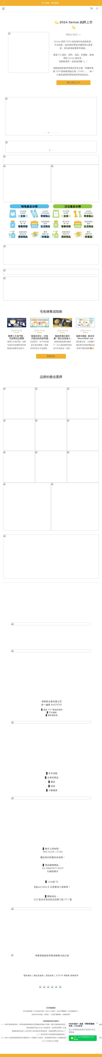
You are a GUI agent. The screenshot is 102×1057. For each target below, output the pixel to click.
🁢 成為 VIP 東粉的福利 (51, 709)
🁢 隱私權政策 (52, 715)
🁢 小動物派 (52, 790)
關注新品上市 (73, 82)
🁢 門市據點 (52, 712)
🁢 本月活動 (52, 773)
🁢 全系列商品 (52, 777)
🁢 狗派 (51, 786)
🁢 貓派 (51, 782)
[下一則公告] (98, 3)
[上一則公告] (3, 3)
